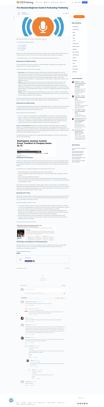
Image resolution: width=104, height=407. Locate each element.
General (74, 35)
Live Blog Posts (75, 43)
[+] (42, 293)
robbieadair (77, 81)
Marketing (74, 49)
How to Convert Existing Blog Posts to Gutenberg (80, 120)
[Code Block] (38, 293)
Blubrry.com (20, 117)
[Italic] (27, 293)
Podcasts (25, 268)
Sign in (79, 2)
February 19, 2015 (25, 14)
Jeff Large (24, 12)
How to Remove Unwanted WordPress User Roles (79, 131)
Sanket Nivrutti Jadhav (39, 310)
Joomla (74, 40)
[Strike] (31, 293)
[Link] (39, 293)
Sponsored (75, 60)
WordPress (75, 71)
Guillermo (34, 369)
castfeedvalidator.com (63, 188)
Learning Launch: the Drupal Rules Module (80, 97)
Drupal (74, 32)
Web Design (75, 66)
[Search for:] (79, 9)
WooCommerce (75, 68)
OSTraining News (76, 54)
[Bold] (26, 293)
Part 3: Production (22, 48)
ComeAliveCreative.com (31, 248)
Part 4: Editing (21, 50)
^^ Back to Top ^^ (81, 397)
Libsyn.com (20, 115)
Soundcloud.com (22, 120)
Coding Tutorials (76, 29)
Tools (74, 63)
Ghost (74, 37)
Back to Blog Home (79, 16)
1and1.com (32, 75)
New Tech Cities (76, 52)
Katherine (36, 347)
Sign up (84, 2)
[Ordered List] (33, 293)
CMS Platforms (75, 26)
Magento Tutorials (76, 46)
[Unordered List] (34, 293)
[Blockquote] (36, 293)
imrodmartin (77, 95)
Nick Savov (31, 345)
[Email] (34, 261)
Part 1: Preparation (22, 45)
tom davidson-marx (79, 118)
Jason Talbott (77, 109)
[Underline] (29, 293)
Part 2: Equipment (22, 46)
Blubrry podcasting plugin (25, 162)
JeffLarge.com (21, 248)
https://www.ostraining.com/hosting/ (36, 352)
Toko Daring (77, 130)
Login (64, 285)
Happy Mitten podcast (26, 221)
